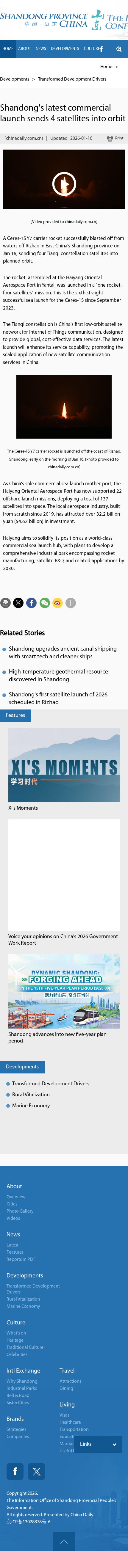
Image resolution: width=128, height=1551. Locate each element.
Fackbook (15, 1471)
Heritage (15, 1340)
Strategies (16, 1429)
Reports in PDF (21, 1259)
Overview (16, 1197)
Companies (18, 1436)
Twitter (36, 1471)
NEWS (41, 49)
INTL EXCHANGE (16, 67)
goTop (64, 1541)
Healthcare (70, 1422)
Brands (15, 1419)
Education (70, 1436)
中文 (94, 67)
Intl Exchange (23, 1371)
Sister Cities (18, 1403)
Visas (64, 1415)
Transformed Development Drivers (72, 79)
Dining (66, 1388)
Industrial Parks (22, 1388)
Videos (13, 1218)
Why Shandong (22, 1381)
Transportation (74, 1429)
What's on (16, 1333)
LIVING (79, 67)
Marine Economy (31, 1106)
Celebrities (17, 1354)
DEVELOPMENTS (65, 49)
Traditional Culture (25, 1347)
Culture (16, 1323)
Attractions (70, 1381)
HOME (7, 49)
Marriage (68, 1444)
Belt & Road (18, 1395)
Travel (67, 1371)
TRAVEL (61, 67)
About (14, 1187)
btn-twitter (119, 49)
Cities (12, 1204)
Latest (12, 1245)
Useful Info (70, 1451)
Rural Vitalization (31, 1095)
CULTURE (92, 49)
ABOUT (24, 49)
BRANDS (42, 67)
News (13, 1235)
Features (15, 715)
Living (67, 1405)
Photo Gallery (20, 1211)
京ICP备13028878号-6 (28, 1522)
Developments (14, 79)
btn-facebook (101, 49)
